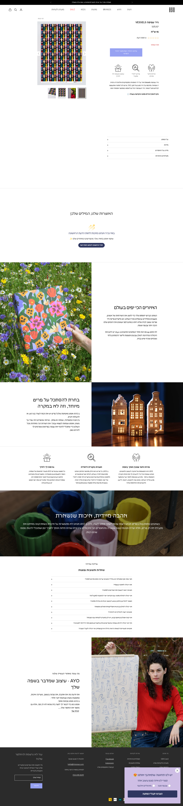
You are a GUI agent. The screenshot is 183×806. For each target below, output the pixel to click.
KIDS (83, 10)
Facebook (110, 759)
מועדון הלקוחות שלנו (160, 763)
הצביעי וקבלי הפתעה (152, 794)
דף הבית (41, 18)
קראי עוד (75, 711)
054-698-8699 (78, 775)
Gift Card (164, 759)
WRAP (155, 27)
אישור (36, 786)
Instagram (109, 763)
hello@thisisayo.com (76, 764)
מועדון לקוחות (58, 10)
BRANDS (107, 10)
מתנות (94, 10)
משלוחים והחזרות (133, 759)
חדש (119, 10)
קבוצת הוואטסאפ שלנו (105, 767)
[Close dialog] (177, 770)
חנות (129, 10)
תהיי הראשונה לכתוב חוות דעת (91, 245)
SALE (72, 10)
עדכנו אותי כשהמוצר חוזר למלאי (126, 52)
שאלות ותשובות (134, 763)
